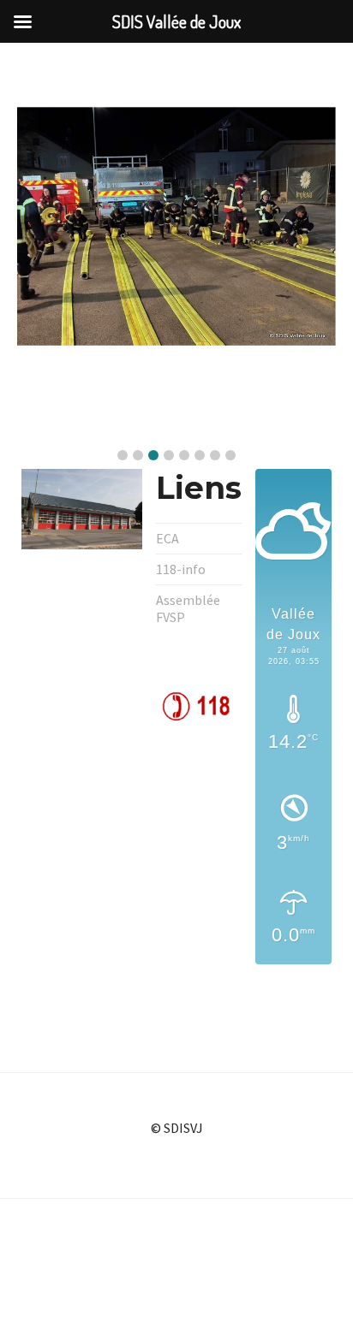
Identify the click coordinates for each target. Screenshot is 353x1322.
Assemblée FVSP (188, 608)
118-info (181, 569)
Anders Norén (221, 1275)
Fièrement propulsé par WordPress (150, 1245)
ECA (167, 538)
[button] (122, 455)
